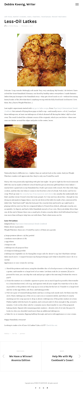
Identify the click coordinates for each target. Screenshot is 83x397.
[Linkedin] (43, 387)
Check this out (51, 325)
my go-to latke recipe (40, 108)
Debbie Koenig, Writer (19, 4)
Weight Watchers (59, 17)
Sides (29, 17)
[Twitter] (47, 387)
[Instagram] (40, 387)
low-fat (14, 333)
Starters (36, 17)
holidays (6, 333)
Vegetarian (46, 17)
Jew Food (8, 17)
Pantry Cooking (19, 17)
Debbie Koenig (13, 26)
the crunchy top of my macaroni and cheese (36, 194)
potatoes (22, 333)
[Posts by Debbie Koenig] (5, 26)
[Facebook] (36, 387)
